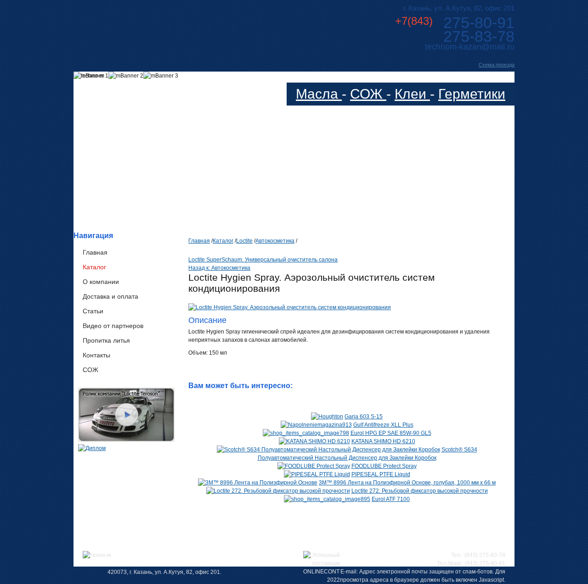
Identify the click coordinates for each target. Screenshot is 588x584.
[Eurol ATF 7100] (327, 499)
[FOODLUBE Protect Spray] (313, 466)
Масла (319, 93)
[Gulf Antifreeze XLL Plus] (316, 425)
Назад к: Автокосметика (219, 268)
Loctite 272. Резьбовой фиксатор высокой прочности (419, 491)
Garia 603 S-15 (364, 416)
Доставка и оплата (110, 296)
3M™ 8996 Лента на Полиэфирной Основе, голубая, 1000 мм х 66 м (407, 482)
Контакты (96, 355)
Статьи (93, 311)
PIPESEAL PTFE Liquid (380, 474)
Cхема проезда (496, 64)
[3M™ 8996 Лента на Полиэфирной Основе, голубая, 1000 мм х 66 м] (257, 482)
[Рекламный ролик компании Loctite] (126, 440)
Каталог (94, 267)
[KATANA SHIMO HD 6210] (314, 441)
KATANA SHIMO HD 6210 (383, 441)
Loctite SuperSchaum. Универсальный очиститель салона (263, 259)
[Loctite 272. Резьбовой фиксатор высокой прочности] (278, 491)
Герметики (471, 93)
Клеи (412, 93)
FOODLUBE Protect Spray (384, 466)
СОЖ (368, 93)
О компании (101, 281)
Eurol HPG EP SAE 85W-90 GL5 (391, 433)
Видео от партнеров (113, 325)
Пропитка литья (106, 340)
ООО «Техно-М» (165, 27)
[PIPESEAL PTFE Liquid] (317, 474)
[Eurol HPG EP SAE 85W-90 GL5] (306, 433)
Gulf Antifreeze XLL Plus (383, 425)
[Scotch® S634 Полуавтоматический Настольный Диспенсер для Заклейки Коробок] (328, 449)
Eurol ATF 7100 (391, 499)
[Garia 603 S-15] (327, 416)
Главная (95, 252)
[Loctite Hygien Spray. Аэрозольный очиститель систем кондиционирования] (289, 307)
